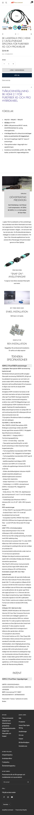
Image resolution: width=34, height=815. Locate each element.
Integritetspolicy (7, 755)
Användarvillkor (7, 758)
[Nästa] (31, 34)
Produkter (22, 722)
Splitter (22, 242)
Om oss (21, 735)
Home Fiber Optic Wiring (24, 726)
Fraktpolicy (5, 762)
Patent (21, 739)
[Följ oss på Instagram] (8, 797)
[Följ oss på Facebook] (4, 797)
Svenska (5, 804)
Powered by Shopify (21, 810)
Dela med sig (6, 80)
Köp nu (17, 75)
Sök (20, 718)
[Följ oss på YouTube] (12, 797)
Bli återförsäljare (24, 742)
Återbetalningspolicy (8, 766)
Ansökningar (23, 731)
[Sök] (6, 2)
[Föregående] (3, 34)
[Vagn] (31, 2)
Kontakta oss (23, 746)
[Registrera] (28, 782)
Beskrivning (6, 87)
